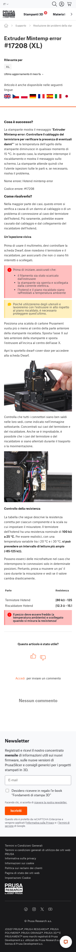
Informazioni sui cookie (19, 863)
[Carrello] (69, 4)
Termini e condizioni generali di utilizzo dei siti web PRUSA (37, 852)
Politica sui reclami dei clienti (23, 868)
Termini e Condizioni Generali (24, 845)
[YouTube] (50, 909)
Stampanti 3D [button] (35, 13)
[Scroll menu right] (71, 14)
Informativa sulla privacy (20, 858)
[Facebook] (26, 909)
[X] (42, 909)
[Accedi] (61, 4)
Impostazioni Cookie (18, 877)
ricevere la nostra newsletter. (50, 802)
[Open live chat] (66, 942)
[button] (7, 96)
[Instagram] (34, 909)
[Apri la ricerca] (54, 4)
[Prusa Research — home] (9, 14)
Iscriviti (16, 810)
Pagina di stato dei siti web (22, 873)
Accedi (20, 678)
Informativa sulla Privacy (40, 822)
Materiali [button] (59, 14)
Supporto (20, 25)
